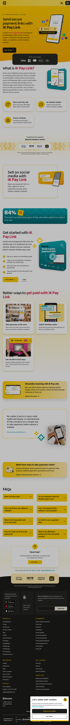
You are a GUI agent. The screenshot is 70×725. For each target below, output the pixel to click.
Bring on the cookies (49, 711)
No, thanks (49, 716)
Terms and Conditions (38, 706)
